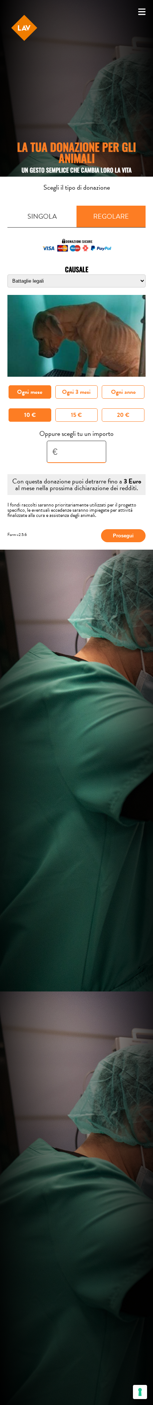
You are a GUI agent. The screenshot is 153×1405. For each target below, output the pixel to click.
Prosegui (123, 535)
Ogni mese (29, 392)
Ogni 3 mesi (76, 392)
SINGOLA (42, 216)
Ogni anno (123, 392)
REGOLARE (111, 216)
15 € (76, 415)
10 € (30, 415)
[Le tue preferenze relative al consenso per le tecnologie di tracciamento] (140, 1392)
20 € (123, 415)
